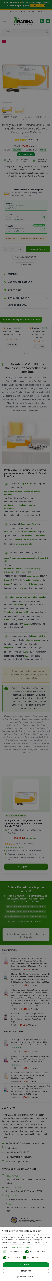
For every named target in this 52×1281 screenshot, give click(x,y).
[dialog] (26, 1254)
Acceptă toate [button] (26, 1265)
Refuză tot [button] (26, 1271)
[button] (26, 1276)
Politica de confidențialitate (22, 1247)
